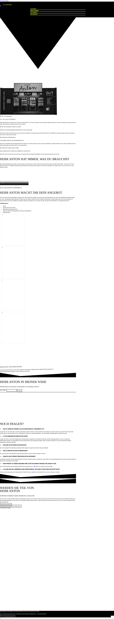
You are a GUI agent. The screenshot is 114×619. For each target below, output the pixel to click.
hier (32, 453)
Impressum (2, 577)
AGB (1, 582)
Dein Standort (3, 390)
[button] (38, 429)
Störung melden (3, 585)
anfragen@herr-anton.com (5, 599)
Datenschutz (2, 580)
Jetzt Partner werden (7, 4)
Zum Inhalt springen (4, 0)
